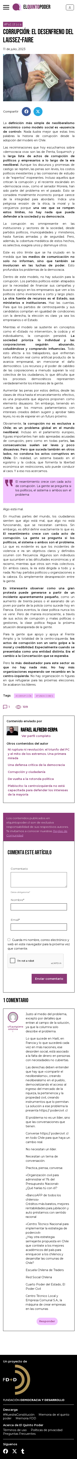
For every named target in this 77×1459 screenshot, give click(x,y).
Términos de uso (15, 1430)
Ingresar (70, 7)
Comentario (19, 869)
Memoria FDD (26, 1418)
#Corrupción (23, 695)
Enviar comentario (49, 979)
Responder (47, 1321)
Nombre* (17, 900)
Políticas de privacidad (46, 1430)
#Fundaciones (44, 695)
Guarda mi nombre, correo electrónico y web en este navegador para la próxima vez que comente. (39, 944)
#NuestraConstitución (18, 1414)
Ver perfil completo (36, 736)
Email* (15, 920)
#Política (13, 24)
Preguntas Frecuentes (19, 1434)
